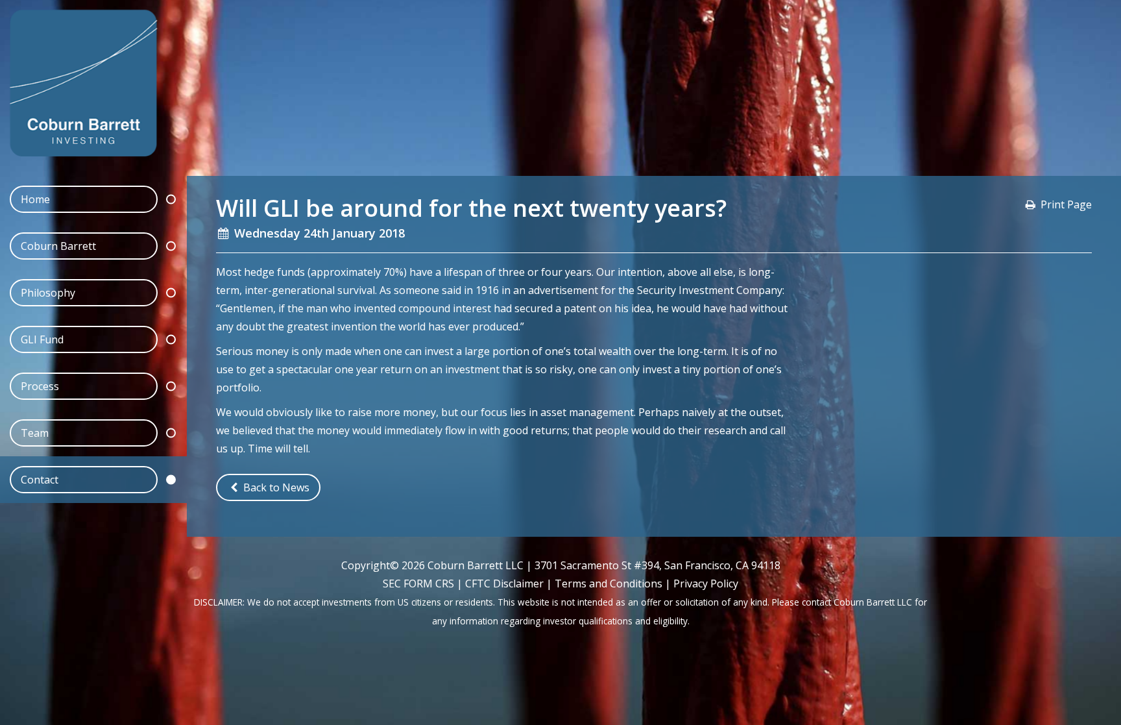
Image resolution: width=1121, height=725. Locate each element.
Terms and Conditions (608, 583)
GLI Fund (42, 339)
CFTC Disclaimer (504, 583)
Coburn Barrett (58, 246)
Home (35, 199)
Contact (39, 480)
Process (40, 386)
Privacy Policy (705, 583)
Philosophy (48, 293)
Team (35, 433)
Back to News (275, 487)
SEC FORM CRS (418, 583)
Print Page (1066, 204)
